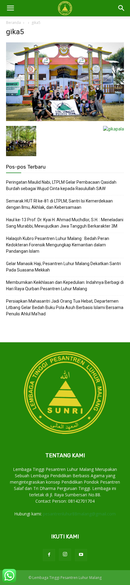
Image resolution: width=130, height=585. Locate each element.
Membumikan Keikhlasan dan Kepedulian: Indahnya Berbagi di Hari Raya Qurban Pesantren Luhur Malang (65, 285)
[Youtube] (81, 555)
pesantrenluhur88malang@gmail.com (79, 514)
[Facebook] (49, 555)
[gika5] (65, 119)
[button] (121, 8)
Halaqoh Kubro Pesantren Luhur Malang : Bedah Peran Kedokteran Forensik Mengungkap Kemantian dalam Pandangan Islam (57, 245)
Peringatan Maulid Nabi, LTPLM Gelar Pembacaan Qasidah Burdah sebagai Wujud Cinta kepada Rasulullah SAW (61, 185)
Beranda (13, 22)
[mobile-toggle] (10, 8)
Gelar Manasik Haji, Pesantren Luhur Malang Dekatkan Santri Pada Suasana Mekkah (63, 266)
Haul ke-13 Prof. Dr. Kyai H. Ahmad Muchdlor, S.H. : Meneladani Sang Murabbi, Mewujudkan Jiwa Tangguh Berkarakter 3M (64, 222)
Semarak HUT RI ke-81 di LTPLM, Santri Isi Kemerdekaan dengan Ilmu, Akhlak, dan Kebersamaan (59, 204)
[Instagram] (65, 555)
